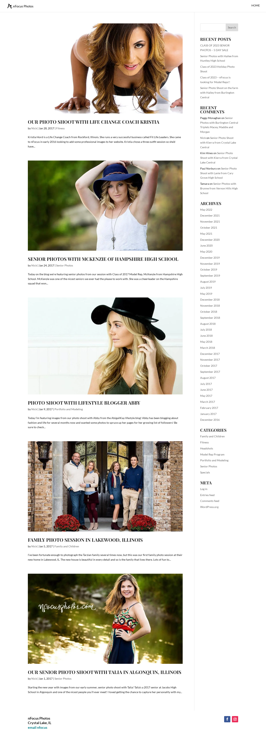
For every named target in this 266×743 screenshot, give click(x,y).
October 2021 (208, 227)
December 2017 (210, 353)
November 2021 (210, 221)
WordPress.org (209, 507)
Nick (34, 128)
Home (255, 5)
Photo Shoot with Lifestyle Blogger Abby (84, 402)
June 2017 (206, 389)
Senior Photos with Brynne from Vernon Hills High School (219, 188)
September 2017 (210, 371)
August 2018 (208, 323)
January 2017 (208, 413)
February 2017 (209, 407)
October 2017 (208, 365)
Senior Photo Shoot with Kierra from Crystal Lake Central (218, 142)
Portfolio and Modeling (69, 409)
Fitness (60, 128)
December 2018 (210, 299)
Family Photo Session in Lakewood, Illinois (85, 540)
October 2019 (208, 269)
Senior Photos (64, 265)
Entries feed (207, 495)
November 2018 (210, 305)
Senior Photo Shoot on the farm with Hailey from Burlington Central (219, 92)
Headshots (206, 448)
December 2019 (210, 257)
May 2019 (206, 293)
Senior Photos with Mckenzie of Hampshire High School (103, 259)
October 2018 (208, 311)
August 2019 (208, 281)
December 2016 (210, 419)
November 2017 (210, 359)
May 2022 (206, 209)
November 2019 (210, 263)
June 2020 (206, 245)
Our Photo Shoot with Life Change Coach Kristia (93, 122)
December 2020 (210, 239)
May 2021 (206, 233)
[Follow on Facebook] (227, 719)
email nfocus (37, 727)
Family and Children (67, 546)
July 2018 (206, 329)
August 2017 (208, 377)
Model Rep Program (212, 454)
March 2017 (207, 401)
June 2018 (206, 335)
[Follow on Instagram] (235, 719)
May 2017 (206, 395)
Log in (203, 489)
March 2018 (207, 347)
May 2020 (206, 251)
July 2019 (206, 287)
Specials (205, 472)
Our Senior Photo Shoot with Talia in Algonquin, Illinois (104, 672)
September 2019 (210, 275)
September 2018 (210, 317)
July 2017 (206, 383)
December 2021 (210, 215)
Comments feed (209, 500)
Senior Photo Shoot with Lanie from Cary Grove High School (218, 173)
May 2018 (206, 341)
